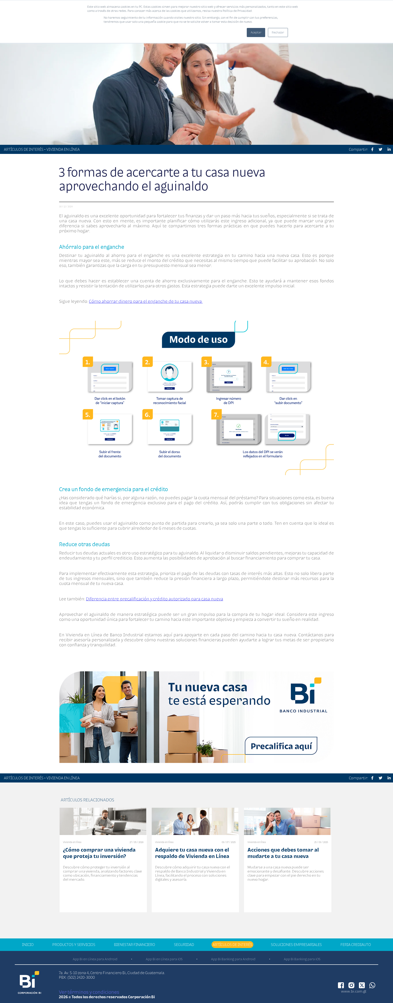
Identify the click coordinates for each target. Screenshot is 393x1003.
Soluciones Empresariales (296, 944)
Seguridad (184, 944)
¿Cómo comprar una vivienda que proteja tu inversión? (99, 853)
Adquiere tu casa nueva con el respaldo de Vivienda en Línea (192, 853)
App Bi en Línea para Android (95, 959)
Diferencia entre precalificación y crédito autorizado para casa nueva (154, 598)
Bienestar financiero (134, 944)
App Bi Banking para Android (233, 959)
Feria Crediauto (355, 944)
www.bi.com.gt (353, 991)
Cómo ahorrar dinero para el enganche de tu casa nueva (146, 301)
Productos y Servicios (73, 944)
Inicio (28, 944)
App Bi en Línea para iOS (164, 959)
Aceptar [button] (256, 32)
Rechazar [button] (278, 32)
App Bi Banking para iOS (302, 959)
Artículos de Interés (232, 944)
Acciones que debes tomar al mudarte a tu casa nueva (283, 853)
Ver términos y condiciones (89, 992)
